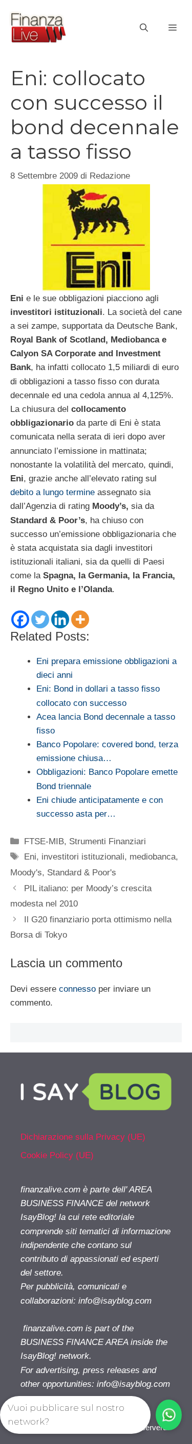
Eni (30, 857)
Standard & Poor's (81, 872)
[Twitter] (40, 619)
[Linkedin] (60, 619)
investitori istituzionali (82, 857)
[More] (80, 619)
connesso (77, 989)
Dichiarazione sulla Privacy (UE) (82, 1137)
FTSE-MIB (44, 841)
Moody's (26, 872)
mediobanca (153, 857)
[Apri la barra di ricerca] (144, 28)
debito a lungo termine (52, 492)
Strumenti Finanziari (107, 841)
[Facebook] (20, 619)
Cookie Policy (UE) (57, 1155)
